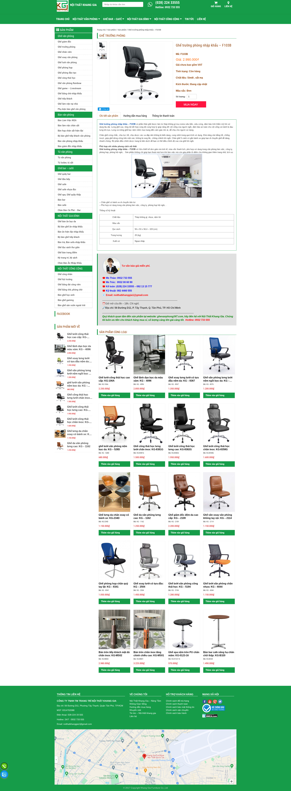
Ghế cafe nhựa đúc (67, 189)
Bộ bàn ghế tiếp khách (69, 237)
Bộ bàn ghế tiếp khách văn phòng (74, 135)
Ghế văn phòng (66, 36)
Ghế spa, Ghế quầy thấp (69, 194)
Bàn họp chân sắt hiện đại (70, 130)
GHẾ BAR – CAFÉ (112, 19)
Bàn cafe (62, 205)
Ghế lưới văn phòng (67, 62)
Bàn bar (61, 199)
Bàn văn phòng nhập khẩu (70, 141)
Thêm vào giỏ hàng (110, 395)
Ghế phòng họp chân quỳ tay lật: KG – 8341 (113, 585)
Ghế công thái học (66, 77)
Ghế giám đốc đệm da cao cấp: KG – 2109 (183, 516)
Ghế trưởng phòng (66, 46)
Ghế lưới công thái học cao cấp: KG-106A (78, 337)
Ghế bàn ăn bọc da (67, 221)
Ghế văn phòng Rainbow (69, 83)
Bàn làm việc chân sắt (68, 125)
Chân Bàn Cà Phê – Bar (69, 210)
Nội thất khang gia (83, 5)
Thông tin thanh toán (163, 115)
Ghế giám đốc (64, 41)
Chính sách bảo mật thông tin (180, 707)
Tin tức (189, 19)
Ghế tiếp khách (65, 98)
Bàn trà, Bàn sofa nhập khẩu (71, 242)
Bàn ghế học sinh (66, 294)
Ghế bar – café (66, 168)
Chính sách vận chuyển (177, 710)
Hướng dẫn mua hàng (135, 115)
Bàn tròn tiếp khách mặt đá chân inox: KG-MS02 (114, 654)
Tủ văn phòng (65, 151)
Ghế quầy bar (64, 174)
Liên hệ (228, 6)
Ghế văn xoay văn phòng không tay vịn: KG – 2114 (217, 516)
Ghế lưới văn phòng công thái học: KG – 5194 (183, 585)
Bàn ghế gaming (66, 300)
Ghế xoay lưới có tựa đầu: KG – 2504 (149, 585)
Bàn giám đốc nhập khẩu (70, 146)
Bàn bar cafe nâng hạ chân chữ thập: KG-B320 (218, 654)
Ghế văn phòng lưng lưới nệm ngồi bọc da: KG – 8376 (79, 373)
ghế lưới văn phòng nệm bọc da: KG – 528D (78, 385)
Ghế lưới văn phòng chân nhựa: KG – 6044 (218, 585)
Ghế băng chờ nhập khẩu (70, 93)
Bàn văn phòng (66, 114)
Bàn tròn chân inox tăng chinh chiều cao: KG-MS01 (149, 654)
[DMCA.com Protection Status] (210, 715)
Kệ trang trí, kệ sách (67, 257)
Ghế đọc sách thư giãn (69, 247)
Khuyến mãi (135, 710)
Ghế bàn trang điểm (67, 252)
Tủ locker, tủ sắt (65, 162)
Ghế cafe (62, 184)
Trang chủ (62, 19)
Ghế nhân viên (65, 51)
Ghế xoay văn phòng (67, 57)
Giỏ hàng (216, 6)
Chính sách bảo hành (176, 713)
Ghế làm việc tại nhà (68, 103)
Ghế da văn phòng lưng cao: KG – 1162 (147, 516)
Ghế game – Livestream (69, 88)
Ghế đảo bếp (64, 179)
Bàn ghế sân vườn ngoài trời (71, 305)
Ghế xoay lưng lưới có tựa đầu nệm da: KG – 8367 (78, 361)
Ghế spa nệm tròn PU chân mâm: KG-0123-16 (183, 654)
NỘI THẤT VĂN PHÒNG (85, 19)
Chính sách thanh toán (177, 704)
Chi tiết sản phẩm (108, 115)
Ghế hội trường (65, 279)
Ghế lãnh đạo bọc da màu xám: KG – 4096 (148, 379)
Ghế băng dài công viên (69, 284)
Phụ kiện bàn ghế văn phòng (71, 109)
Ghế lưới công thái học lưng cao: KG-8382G (78, 410)
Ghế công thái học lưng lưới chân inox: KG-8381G (79, 397)
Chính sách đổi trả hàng (177, 701)
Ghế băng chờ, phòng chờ (70, 289)
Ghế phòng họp (65, 67)
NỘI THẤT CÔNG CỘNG (166, 19)
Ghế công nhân (65, 274)
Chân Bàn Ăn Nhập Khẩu (70, 262)
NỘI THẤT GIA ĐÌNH (138, 19)
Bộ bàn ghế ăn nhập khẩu (70, 226)
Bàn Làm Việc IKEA (67, 120)
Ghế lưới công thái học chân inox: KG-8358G (78, 422)
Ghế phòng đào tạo (67, 72)
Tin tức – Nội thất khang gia (143, 713)
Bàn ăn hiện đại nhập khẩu (71, 231)
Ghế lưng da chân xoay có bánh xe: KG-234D (79, 434)
